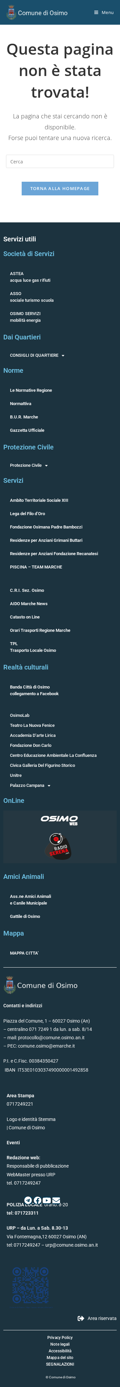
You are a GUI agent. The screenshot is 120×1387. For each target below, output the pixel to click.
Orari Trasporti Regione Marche (40, 630)
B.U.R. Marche (24, 416)
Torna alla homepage (60, 188)
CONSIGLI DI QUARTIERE (34, 355)
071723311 (27, 1213)
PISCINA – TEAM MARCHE (36, 566)
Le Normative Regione (31, 390)
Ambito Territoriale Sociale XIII (39, 500)
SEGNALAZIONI (60, 1364)
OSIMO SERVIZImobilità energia (25, 317)
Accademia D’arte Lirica (33, 735)
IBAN (10, 1070)
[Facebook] (37, 1200)
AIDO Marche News (29, 603)
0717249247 (27, 1245)
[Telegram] (28, 1200)
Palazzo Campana (27, 785)
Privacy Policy (60, 1337)
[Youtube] (47, 1200)
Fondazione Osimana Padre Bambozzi (46, 526)
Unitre (16, 775)
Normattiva (20, 403)
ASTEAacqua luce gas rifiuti (30, 277)
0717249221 (20, 1104)
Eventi (13, 1142)
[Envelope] (56, 1200)
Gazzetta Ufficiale (27, 430)
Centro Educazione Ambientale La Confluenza (53, 755)
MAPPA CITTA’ (24, 953)
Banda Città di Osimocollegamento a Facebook (34, 690)
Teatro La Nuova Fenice (32, 725)
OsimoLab (19, 715)
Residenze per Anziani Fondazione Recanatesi (54, 553)
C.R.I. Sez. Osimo (27, 590)
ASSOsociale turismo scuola (32, 297)
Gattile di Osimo (25, 916)
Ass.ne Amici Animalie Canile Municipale (30, 900)
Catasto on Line (25, 616)
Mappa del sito (60, 1357)
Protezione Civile (26, 465)
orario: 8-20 (37, 1204)
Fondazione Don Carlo (30, 745)
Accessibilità (60, 1351)
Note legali (60, 1344)
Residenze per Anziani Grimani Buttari (46, 540)
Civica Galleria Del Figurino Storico (42, 765)
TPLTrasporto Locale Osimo (33, 647)
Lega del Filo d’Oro (27, 513)
